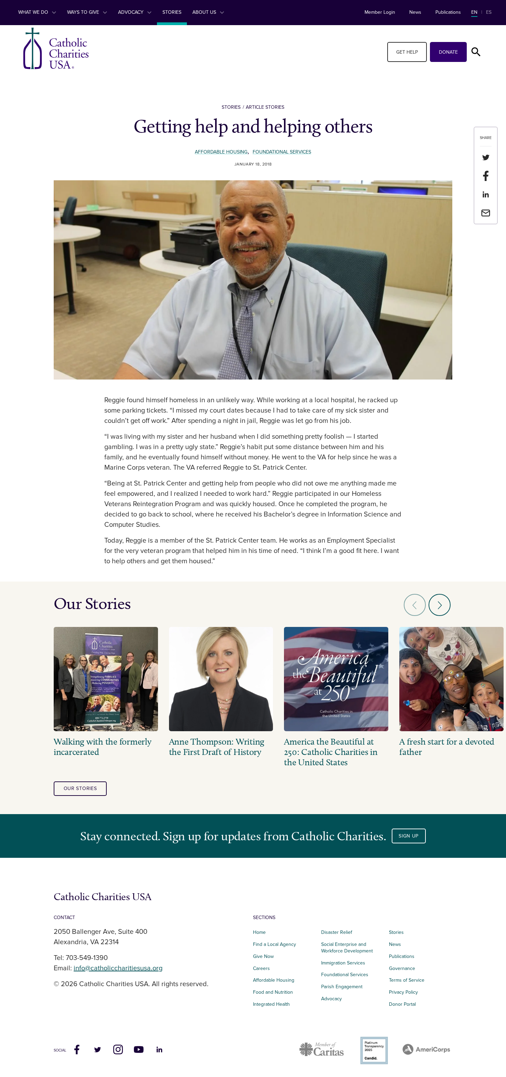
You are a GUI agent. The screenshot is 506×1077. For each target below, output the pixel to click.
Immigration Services (343, 963)
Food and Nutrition (273, 992)
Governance (402, 968)
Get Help (407, 52)
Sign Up (409, 836)
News (415, 12)
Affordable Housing (221, 152)
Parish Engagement (341, 987)
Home (259, 932)
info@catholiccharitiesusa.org (118, 968)
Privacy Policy (403, 992)
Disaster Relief (336, 932)
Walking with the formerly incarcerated (102, 747)
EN (474, 12)
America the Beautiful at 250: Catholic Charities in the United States (330, 752)
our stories (80, 788)
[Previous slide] (415, 605)
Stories (171, 12)
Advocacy (131, 12)
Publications (448, 12)
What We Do (34, 12)
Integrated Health (271, 1004)
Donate (448, 52)
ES (489, 12)
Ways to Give (84, 12)
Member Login (380, 12)
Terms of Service (406, 980)
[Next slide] (440, 605)
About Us (205, 12)
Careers (261, 968)
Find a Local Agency (274, 944)
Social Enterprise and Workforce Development (349, 947)
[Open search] (476, 52)
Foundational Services (282, 152)
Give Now (263, 956)
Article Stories (265, 107)
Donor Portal (402, 1004)
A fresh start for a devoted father (446, 747)
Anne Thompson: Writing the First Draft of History (216, 747)
